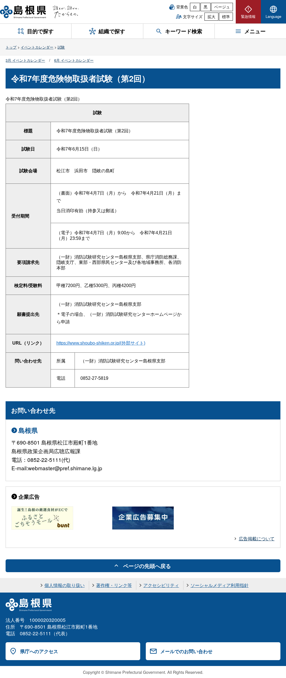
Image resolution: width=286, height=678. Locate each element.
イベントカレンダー (37, 47)
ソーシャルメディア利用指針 (219, 585)
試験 (61, 47)
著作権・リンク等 (114, 585)
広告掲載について (257, 538)
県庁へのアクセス (39, 651)
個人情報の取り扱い (64, 585)
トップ (11, 47)
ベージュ (222, 6)
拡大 (211, 16)
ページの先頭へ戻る (147, 566)
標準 (226, 16)
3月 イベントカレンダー (25, 60)
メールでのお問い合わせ (186, 651)
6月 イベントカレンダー (74, 60)
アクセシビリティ (161, 585)
